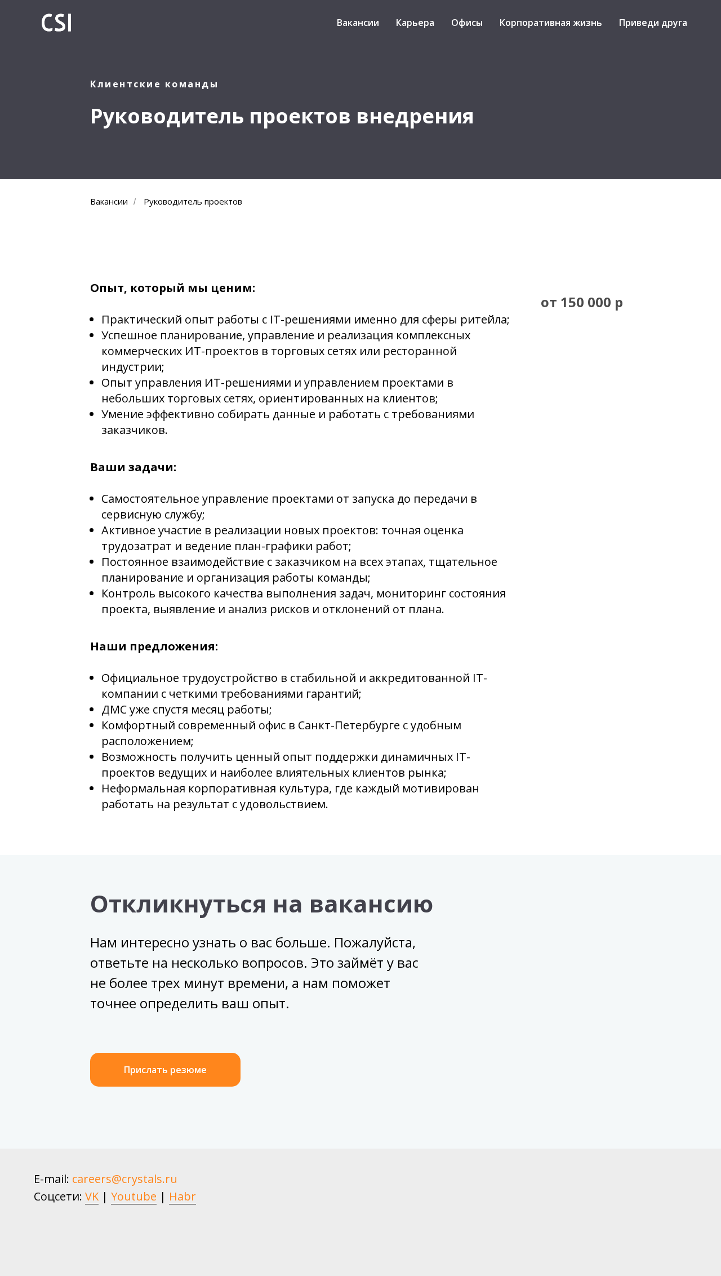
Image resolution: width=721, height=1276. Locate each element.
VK (92, 1196)
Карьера (415, 22)
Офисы (467, 22)
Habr (182, 1196)
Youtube (134, 1196)
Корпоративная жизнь (551, 22)
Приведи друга (653, 22)
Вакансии (358, 22)
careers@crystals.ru (124, 1178)
